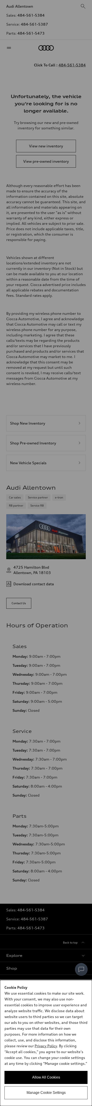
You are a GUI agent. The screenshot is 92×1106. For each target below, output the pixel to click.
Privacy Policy (46, 1046)
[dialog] (46, 1043)
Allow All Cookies (46, 1077)
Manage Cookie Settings (46, 1093)
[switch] (81, 969)
